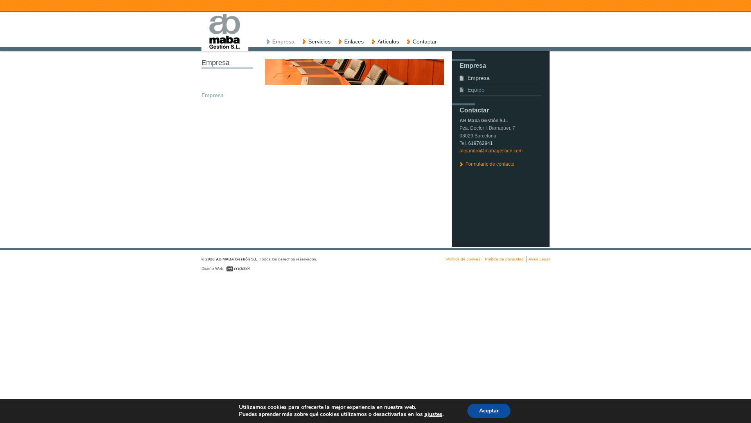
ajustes (433, 414)
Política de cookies (463, 259)
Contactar (425, 41)
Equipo (476, 90)
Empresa (283, 41)
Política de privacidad (504, 259)
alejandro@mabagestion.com (491, 151)
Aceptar (489, 410)
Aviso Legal (539, 259)
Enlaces (354, 41)
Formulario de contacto (489, 164)
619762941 (480, 143)
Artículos (388, 41)
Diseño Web (213, 268)
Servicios (319, 41)
